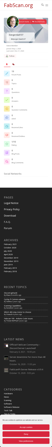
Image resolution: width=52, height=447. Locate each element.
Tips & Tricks (9, 414)
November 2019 (11, 261)
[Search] (41, 5)
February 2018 (10, 271)
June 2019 (8, 264)
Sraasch (9, 314)
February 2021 (10, 244)
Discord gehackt (10, 293)
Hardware (8, 393)
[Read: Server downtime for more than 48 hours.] (6, 358)
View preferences (26, 441)
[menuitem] (41, 5)
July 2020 (8, 251)
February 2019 (10, 268)
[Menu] (46, 5)
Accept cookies (26, 427)
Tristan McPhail (12, 321)
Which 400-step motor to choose (17, 312)
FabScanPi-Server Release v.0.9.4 (26, 369)
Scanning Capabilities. (12, 305)
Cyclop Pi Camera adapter (14, 299)
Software (8, 403)
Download (10, 215)
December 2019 (11, 257)
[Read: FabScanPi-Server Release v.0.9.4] (6, 370)
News (6, 397)
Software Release (11, 407)
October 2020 (10, 247)
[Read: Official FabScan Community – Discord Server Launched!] (6, 345)
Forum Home (24, 21)
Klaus (8, 295)
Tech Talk (8, 410)
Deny (26, 434)
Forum (8, 228)
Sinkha (9, 301)
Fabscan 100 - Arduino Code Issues (18, 318)
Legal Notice (11, 203)
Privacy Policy (12, 209)
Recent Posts (39, 21)
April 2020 (8, 254)
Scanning (7, 400)
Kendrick (9, 308)
